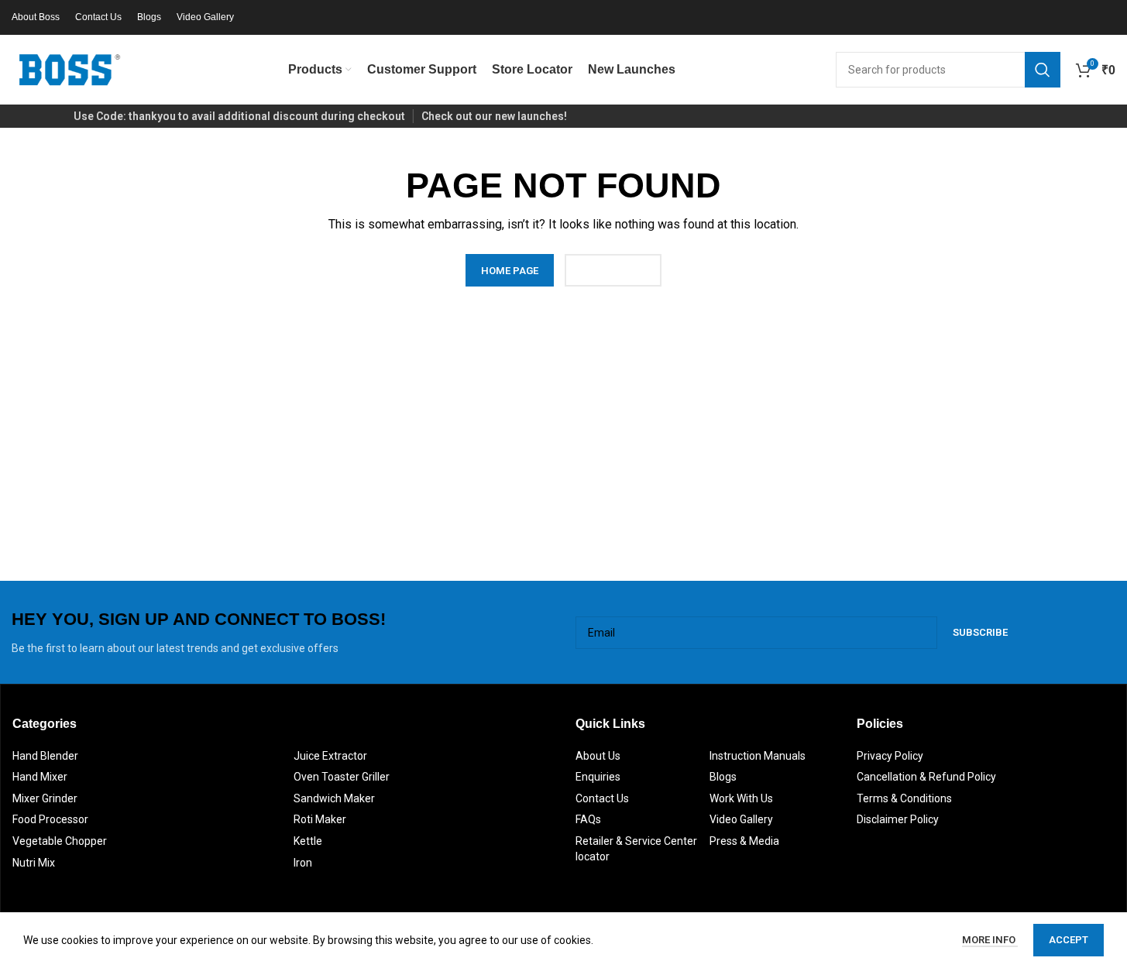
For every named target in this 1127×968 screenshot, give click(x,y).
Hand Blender (45, 756)
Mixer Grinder (44, 798)
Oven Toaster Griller (342, 777)
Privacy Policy (890, 756)
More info (990, 940)
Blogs (723, 777)
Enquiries (598, 777)
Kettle (308, 841)
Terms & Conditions (904, 798)
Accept (1068, 940)
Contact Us (602, 798)
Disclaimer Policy (898, 819)
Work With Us (741, 798)
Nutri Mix (33, 862)
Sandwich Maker (334, 798)
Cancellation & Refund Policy (926, 777)
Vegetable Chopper (59, 841)
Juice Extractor (330, 756)
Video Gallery (741, 819)
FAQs (588, 819)
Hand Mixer (39, 777)
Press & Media (744, 841)
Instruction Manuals (758, 756)
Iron (303, 862)
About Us (598, 756)
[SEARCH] (1042, 70)
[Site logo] (70, 69)
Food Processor (50, 819)
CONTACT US (613, 270)
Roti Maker (320, 819)
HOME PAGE (509, 270)
